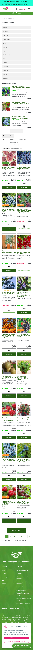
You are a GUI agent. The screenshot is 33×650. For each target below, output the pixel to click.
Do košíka (9, 187)
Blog (3, 580)
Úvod (3, 18)
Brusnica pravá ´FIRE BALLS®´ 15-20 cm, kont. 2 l (24, 419)
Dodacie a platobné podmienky (22, 582)
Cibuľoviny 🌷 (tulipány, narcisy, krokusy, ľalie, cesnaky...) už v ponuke (15, 2)
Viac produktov (16, 530)
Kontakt (4, 583)
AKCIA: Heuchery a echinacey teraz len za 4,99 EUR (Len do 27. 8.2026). (15, 3)
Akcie (12, 139)
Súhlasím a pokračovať (16, 638)
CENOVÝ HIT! (14, 145)
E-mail (3, 612)
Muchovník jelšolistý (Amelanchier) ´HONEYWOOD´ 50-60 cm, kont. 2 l (21, 87)
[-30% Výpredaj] (9, 326)
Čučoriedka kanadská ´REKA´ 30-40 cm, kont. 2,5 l (9, 461)
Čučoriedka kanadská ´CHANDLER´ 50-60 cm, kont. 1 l (9, 294)
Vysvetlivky (19, 573)
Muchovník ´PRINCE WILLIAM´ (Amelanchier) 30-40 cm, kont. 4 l (23, 294)
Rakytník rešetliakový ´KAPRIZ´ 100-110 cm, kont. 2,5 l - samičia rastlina (8, 336)
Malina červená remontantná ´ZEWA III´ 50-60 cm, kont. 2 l (9, 419)
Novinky (22, 139)
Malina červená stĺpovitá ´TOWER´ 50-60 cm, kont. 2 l (20, 102)
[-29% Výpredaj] (9, 201)
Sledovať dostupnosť (24, 228)
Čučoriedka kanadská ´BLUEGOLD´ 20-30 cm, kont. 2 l (9, 210)
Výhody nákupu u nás (22, 570)
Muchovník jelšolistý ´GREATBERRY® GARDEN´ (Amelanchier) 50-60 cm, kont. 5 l (24, 211)
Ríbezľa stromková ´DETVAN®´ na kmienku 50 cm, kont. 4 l (23, 252)
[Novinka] (9, 159)
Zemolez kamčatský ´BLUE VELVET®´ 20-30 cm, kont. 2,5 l (23, 461)
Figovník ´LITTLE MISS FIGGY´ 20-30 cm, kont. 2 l (9, 252)
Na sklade (17, 148)
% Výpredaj (14, 142)
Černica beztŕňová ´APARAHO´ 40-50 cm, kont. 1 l (23, 336)
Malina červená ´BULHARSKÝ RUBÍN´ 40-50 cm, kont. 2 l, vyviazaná (9, 503)
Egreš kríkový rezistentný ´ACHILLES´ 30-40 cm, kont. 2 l (24, 502)
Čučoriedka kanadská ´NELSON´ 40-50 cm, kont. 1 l (20, 117)
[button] (30, 644)
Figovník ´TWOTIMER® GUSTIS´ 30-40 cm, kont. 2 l (8, 169)
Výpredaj (4, 577)
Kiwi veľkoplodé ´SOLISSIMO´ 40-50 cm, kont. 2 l (9, 377)
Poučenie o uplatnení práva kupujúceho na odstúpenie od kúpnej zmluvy (22, 592)
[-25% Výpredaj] (24, 201)
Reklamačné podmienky (23, 603)
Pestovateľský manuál (22, 587)
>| (29, 537)
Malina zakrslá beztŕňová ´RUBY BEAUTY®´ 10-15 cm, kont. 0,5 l (22, 377)
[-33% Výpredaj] (9, 493)
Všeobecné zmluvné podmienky (22, 577)
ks (9, 183)
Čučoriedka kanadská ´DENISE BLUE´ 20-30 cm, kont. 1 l (23, 169)
